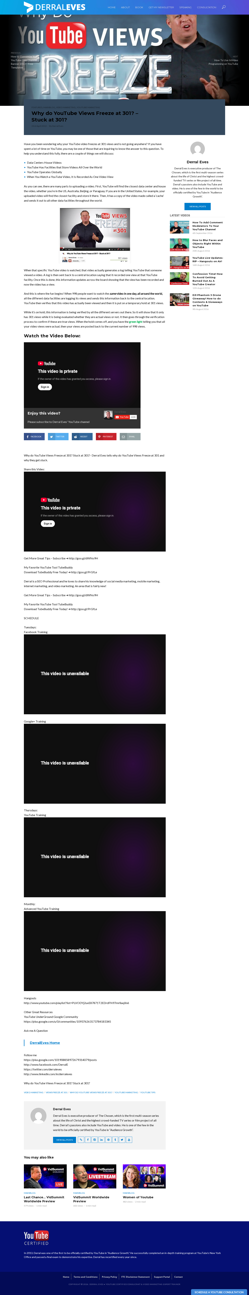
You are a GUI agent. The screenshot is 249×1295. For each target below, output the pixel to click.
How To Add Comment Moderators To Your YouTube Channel (207, 226)
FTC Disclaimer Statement (135, 1276)
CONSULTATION (206, 7)
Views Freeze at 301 (56, 1092)
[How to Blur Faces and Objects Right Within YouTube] (179, 244)
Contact (178, 1276)
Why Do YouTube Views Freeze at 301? (91, 1092)
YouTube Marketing (126, 1092)
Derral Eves (57, 126)
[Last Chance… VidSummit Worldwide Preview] (45, 1176)
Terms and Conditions (86, 1276)
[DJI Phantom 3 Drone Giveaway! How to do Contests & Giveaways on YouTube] (179, 299)
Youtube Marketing (88, 107)
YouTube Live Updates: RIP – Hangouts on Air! (207, 259)
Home (66, 1276)
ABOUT (125, 7)
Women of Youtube (138, 1197)
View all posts (64, 1139)
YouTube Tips (147, 1092)
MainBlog (49, 107)
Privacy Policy (109, 1276)
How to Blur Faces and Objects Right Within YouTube (207, 243)
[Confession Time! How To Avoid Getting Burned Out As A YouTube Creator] (179, 278)
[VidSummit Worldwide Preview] (94, 1176)
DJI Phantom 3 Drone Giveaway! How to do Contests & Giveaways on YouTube (207, 300)
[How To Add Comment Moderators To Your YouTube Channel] (179, 227)
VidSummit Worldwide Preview (91, 1199)
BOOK (139, 7)
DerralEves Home (45, 1043)
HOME (112, 7)
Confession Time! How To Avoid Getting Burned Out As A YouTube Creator (207, 279)
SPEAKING (185, 7)
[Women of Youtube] (144, 1176)
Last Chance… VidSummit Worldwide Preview (44, 1199)
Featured (37, 107)
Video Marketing (66, 107)
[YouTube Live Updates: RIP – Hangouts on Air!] (179, 262)
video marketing (33, 1092)
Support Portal (162, 1276)
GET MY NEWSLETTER (161, 7)
